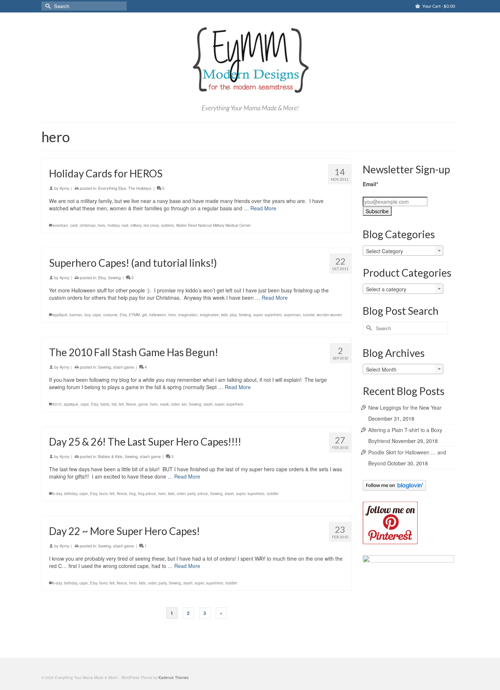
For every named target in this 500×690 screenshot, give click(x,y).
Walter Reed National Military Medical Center (213, 225)
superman (292, 314)
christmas (88, 225)
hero (101, 225)
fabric (104, 404)
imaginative (209, 314)
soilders (167, 225)
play (233, 314)
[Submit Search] (46, 6)
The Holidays (140, 188)
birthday (70, 493)
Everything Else (112, 188)
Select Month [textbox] (381, 369)
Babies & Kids (110, 456)
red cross (151, 225)
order (175, 404)
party (191, 493)
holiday (113, 225)
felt (121, 404)
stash (208, 404)
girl (144, 314)
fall (114, 404)
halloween (157, 314)
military (135, 225)
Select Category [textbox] (384, 251)
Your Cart (438, 6)
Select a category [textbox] (386, 289)
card (74, 225)
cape (97, 314)
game (143, 404)
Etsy (102, 277)
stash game (123, 367)
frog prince (147, 493)
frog (132, 493)
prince (203, 493)
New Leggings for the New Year (404, 407)
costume (110, 314)
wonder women (329, 314)
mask (164, 404)
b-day (57, 493)
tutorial (308, 314)
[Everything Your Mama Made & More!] (250, 60)
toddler (273, 493)
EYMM (134, 314)
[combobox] (403, 251)
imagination (188, 314)
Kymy (65, 188)
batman (76, 314)
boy (87, 314)
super (257, 314)
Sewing (114, 277)
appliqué (60, 314)
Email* (370, 184)
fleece (131, 404)
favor (103, 493)
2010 (57, 404)
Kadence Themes (173, 677)
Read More (263, 208)
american (60, 225)
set (184, 404)
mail (125, 225)
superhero (273, 314)
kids (224, 314)
